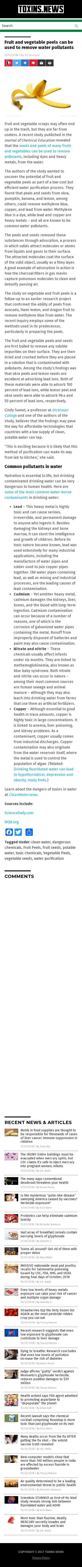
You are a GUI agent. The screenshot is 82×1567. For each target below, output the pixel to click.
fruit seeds (52, 847)
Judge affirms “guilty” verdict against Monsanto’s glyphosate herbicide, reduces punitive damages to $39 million (47, 1377)
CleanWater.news (23, 795)
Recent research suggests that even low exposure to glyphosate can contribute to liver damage (46, 1334)
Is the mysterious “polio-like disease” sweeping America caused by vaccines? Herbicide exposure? (48, 1199)
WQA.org (12, 822)
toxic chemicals (28, 853)
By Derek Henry (45, 1187)
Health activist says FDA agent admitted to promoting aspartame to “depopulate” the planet (48, 1399)
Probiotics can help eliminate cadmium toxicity (48, 1218)
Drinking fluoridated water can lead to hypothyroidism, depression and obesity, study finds (44, 774)
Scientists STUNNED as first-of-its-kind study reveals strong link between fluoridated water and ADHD (48, 1502)
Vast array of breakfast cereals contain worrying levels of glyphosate (48, 1234)
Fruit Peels (32, 847)
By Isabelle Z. (44, 1241)
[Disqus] (41, 939)
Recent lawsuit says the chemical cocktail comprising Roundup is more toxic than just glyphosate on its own (47, 1420)
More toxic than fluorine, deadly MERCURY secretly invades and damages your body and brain (43, 1522)
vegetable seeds (18, 858)
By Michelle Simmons (48, 1224)
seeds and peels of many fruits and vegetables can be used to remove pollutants (38, 151)
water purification (49, 858)
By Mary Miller (44, 1257)
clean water (41, 842)
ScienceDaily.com (19, 813)
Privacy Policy (41, 1557)
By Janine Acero (45, 1363)
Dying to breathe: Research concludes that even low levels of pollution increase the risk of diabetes (48, 1355)
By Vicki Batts (43, 1207)
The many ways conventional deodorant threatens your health (44, 1181)
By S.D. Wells (43, 1170)
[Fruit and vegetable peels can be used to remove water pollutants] (41, 12)
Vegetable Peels (56, 853)
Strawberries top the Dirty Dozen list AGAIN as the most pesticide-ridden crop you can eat (47, 1314)
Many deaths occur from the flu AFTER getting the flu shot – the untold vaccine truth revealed (48, 1440)
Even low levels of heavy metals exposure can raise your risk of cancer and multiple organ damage (48, 1293)
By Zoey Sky (43, 1146)
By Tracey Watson (47, 1322)
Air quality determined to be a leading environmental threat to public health (48, 1483)
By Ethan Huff (44, 1408)
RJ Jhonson (32, 55)
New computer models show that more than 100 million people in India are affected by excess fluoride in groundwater (48, 1462)
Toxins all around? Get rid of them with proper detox (48, 1251)
